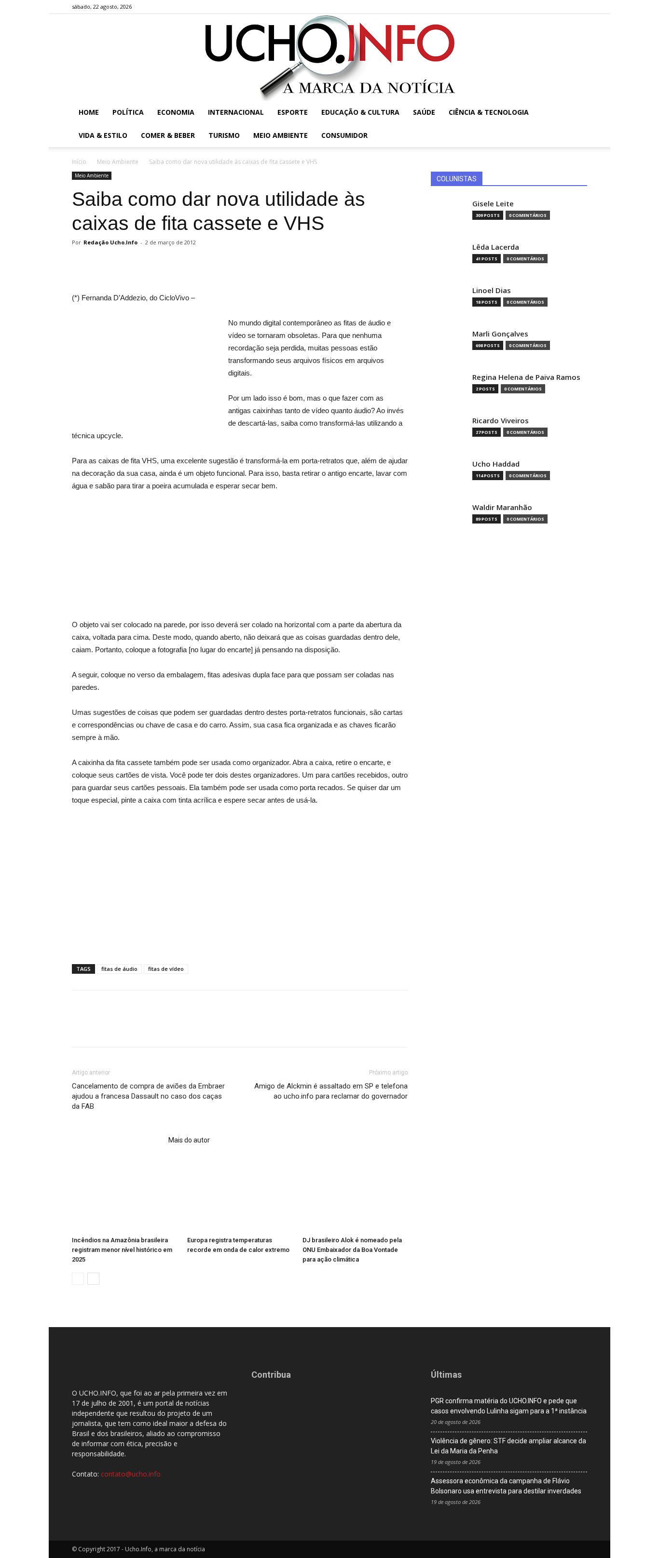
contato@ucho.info (131, 1473)
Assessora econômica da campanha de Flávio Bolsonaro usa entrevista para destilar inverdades (506, 1486)
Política (128, 112)
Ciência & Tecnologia (489, 112)
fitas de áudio (119, 968)
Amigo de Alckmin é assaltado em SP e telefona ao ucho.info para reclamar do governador (331, 1091)
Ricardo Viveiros (500, 420)
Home (89, 112)
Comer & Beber (168, 135)
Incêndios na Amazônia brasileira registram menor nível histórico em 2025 (122, 1249)
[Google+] (548, 6)
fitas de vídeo (166, 968)
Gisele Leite (493, 203)
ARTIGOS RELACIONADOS (117, 1140)
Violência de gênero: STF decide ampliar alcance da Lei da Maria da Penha (508, 1446)
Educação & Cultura (360, 112)
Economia (175, 112)
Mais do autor (189, 1140)
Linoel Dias (491, 290)
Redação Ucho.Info (110, 242)
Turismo (224, 135)
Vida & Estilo (103, 135)
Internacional (236, 112)
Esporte (292, 112)
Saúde (424, 112)
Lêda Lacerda (495, 247)
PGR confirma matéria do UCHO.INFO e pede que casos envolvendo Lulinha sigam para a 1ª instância (509, 1406)
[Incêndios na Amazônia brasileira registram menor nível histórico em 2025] (124, 1196)
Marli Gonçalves (500, 333)
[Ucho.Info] (329, 57)
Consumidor (344, 135)
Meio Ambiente (280, 135)
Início (79, 162)
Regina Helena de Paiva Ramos (526, 377)
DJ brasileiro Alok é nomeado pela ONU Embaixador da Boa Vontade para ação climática (352, 1249)
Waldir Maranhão (502, 507)
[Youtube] (580, 6)
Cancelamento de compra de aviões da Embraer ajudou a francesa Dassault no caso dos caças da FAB (148, 1096)
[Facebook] (532, 6)
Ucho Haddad (496, 464)
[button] (575, 113)
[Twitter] (564, 6)
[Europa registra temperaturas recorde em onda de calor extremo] (239, 1196)
